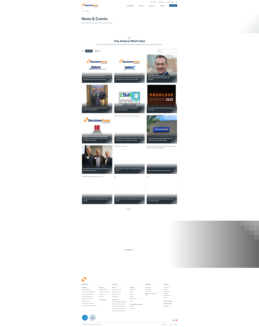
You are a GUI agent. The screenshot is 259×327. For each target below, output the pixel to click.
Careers (165, 297)
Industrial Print (115, 299)
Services (114, 287)
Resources (152, 5)
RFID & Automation (86, 301)
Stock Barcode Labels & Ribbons (119, 306)
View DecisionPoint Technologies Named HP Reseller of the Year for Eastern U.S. (97, 159)
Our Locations (166, 291)
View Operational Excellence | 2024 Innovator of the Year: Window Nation (162, 190)
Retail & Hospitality (103, 289)
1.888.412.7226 (153, 2)
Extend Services (115, 296)
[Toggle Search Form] (176, 2)
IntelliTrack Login (170, 2)
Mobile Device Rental (168, 301)
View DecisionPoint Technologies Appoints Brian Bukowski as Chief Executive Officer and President (162, 68)
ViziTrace (132, 296)
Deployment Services (116, 291)
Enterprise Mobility (86, 289)
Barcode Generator (168, 303)
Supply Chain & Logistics (104, 291)
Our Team (166, 289)
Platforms (132, 287)
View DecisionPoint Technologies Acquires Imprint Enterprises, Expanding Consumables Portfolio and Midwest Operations (97, 129)
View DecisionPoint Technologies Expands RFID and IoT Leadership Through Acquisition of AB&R (129, 68)
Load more (128, 209)
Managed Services (116, 294)
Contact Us (166, 305)
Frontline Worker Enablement (88, 303)
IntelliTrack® (132, 289)
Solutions (141, 5)
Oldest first (97, 50)
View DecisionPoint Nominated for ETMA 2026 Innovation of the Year (129, 99)
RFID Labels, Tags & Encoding (118, 308)
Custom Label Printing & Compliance (119, 301)
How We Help (130, 5)
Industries (101, 287)
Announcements (148, 289)
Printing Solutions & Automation (118, 310)
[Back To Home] (90, 5)
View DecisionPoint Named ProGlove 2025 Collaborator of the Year (162, 99)
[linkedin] (173, 320)
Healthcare (101, 296)
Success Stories (102, 299)
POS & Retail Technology (87, 298)
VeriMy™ (131, 291)
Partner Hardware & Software (136, 304)
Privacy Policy (163, 324)
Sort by (83, 50)
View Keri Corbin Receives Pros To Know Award (162, 159)
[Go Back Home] (84, 281)
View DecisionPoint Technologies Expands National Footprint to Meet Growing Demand (162, 129)
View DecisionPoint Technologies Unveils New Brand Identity (97, 190)
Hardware (132, 306)
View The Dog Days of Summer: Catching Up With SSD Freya (129, 159)
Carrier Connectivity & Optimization (89, 305)
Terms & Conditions (173, 324)
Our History (166, 293)
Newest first (89, 50)
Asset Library (148, 291)
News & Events (167, 295)
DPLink (131, 301)
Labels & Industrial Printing (87, 294)
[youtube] (176, 320)
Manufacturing (102, 294)
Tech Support (161, 2)
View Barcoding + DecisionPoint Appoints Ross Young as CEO (129, 190)
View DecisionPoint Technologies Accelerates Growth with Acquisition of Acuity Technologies (129, 129)
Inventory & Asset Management (88, 291)
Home (82, 11)
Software (132, 308)
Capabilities (84, 287)
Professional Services (116, 289)
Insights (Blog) (148, 287)
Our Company (166, 287)
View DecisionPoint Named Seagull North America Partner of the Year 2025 (97, 99)
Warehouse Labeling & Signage (118, 303)
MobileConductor (133, 298)
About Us (162, 5)
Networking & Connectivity (87, 296)
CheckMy (131, 294)
